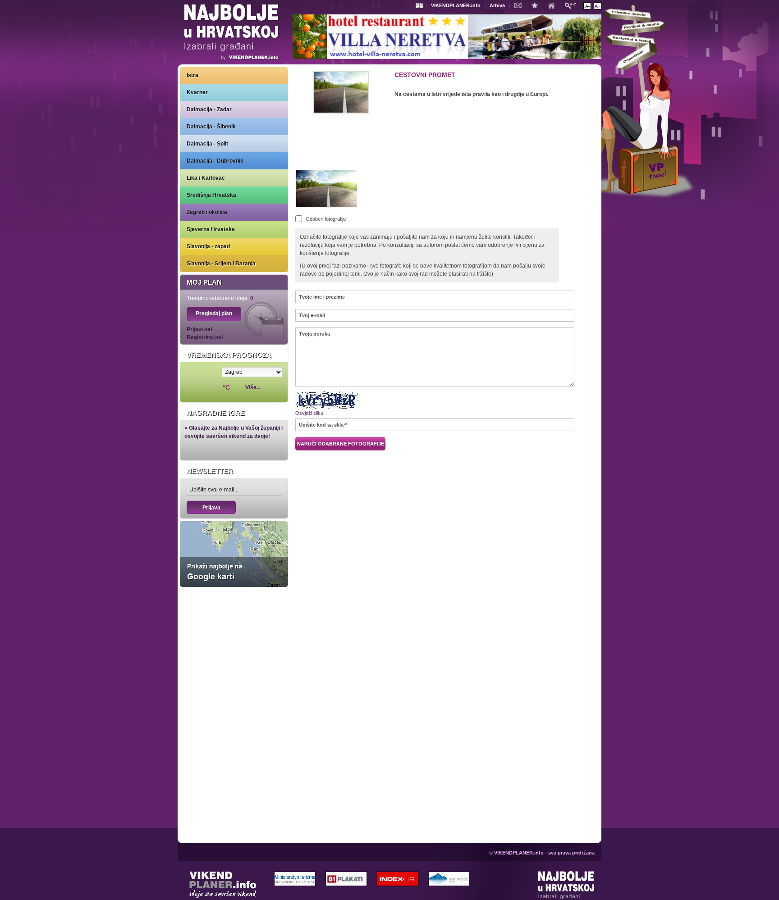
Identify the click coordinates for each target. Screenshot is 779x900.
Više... (253, 387)
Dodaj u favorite (537, 5)
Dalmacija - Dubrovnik (215, 161)
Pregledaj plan (214, 313)
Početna (553, 5)
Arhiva (497, 5)
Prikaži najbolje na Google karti (234, 554)
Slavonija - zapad (208, 246)
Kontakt (520, 5)
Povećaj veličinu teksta (597, 5)
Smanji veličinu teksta (587, 5)
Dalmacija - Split (207, 144)
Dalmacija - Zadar (209, 109)
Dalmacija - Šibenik (211, 126)
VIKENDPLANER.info (456, 5)
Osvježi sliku (309, 413)
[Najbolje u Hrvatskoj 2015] (231, 33)
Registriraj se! (205, 337)
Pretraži (572, 5)
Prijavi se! (199, 329)
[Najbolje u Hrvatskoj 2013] (566, 885)
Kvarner (197, 92)
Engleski (420, 5)
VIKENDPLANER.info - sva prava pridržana (544, 852)
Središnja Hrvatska (211, 195)
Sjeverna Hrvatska (211, 229)
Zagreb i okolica (207, 212)
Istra (192, 75)
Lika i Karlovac (206, 178)
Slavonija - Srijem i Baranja (221, 263)
